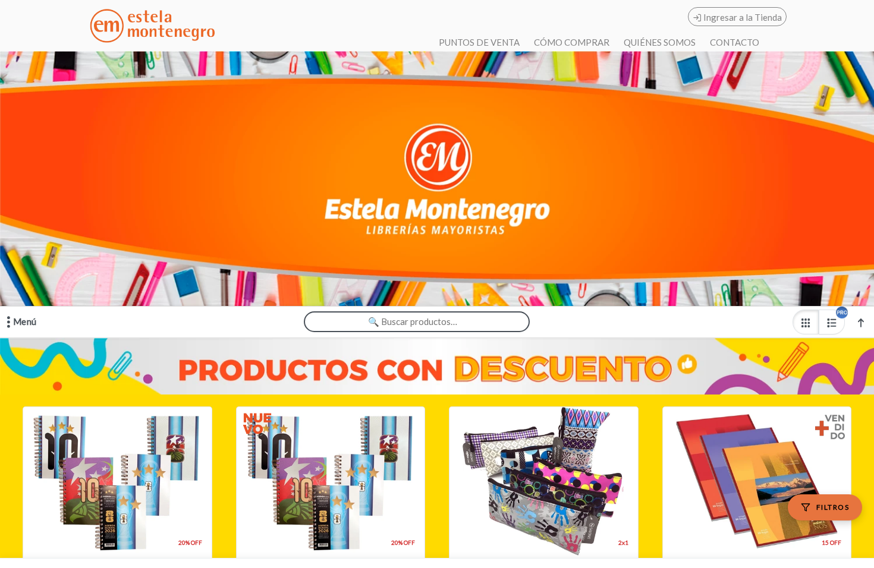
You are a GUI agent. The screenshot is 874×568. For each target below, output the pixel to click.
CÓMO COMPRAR (571, 42)
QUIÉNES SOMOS (660, 42)
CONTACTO (734, 42)
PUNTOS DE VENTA (479, 42)
